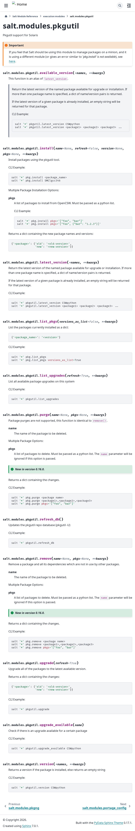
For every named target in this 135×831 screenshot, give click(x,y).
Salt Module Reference (25, 16)
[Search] (120, 6)
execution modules (54, 16)
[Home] (6, 16)
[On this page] (129, 6)
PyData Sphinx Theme (108, 823)
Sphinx (26, 826)
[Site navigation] (6, 6)
